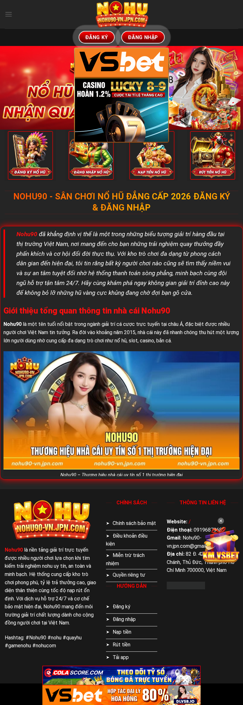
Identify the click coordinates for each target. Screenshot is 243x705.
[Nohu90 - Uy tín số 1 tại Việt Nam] (121, 14)
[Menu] (8, 14)
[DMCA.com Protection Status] (186, 585)
